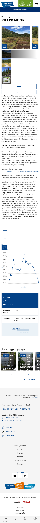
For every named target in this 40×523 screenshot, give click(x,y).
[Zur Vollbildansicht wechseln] (4, 247)
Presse (20, 453)
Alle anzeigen (29, 379)
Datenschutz (20, 510)
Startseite (8, 396)
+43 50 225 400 (11, 417)
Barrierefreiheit (20, 460)
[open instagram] (25, 475)
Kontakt (20, 449)
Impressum (20, 507)
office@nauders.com (14, 420)
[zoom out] (5, 238)
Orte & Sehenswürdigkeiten (30, 396)
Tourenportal (26, 397)
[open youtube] (14, 475)
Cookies (20, 464)
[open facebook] (20, 475)
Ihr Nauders (17, 396)
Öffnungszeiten (20, 446)
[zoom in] (5, 232)
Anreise (20, 457)
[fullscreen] (4, 46)
